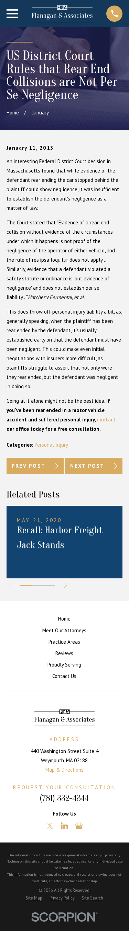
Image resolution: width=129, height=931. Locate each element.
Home (64, 618)
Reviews (64, 653)
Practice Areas (64, 642)
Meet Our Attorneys (64, 630)
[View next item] (65, 585)
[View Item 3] (48, 585)
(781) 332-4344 (64, 798)
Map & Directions (64, 769)
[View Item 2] (37, 585)
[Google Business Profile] (79, 825)
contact (106, 419)
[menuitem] (34, 898)
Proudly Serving (64, 664)
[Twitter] (50, 825)
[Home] (62, 13)
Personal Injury (51, 444)
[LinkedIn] (64, 825)
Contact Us (64, 676)
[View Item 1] (26, 585)
